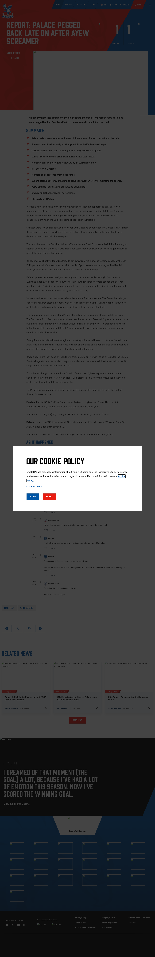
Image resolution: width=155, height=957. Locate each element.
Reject (49, 497)
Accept (33, 497)
